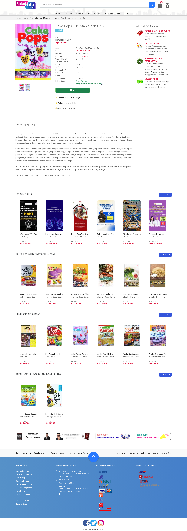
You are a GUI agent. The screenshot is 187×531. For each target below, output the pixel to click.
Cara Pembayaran (22, 481)
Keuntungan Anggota (24, 474)
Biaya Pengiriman (22, 491)
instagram (100, 522)
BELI (73, 90)
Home (18, 453)
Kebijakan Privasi (22, 500)
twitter (93, 522)
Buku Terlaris (39, 453)
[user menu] (167, 5)
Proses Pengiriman (23, 494)
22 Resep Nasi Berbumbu (159, 294)
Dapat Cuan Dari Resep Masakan (84, 234)
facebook (86, 522)
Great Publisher (82, 56)
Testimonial (155, 72)
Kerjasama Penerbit (138, 453)
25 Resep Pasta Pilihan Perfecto (84, 294)
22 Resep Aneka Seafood (107, 294)
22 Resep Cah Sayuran (132, 294)
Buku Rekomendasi (68, 453)
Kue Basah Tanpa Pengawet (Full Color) (61, 354)
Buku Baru (27, 453)
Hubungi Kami (21, 504)
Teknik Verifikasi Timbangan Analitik (111, 234)
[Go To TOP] (93, 457)
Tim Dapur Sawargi (83, 51)
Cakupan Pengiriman (23, 484)
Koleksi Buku (166, 453)
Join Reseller (153, 453)
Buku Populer (51, 453)
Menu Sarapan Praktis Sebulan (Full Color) (36, 294)
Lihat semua (165, 194)
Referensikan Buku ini (66, 108)
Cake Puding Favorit (79, 354)
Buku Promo (83, 453)
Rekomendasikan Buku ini (68, 103)
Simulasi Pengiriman (23, 487)
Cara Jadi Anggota (23, 471)
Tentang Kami (121, 453)
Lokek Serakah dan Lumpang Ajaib (59, 414)
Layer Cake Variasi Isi (28, 354)
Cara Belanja (20, 477)
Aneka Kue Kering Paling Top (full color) (165, 354)
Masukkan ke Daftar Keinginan (70, 97)
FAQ (17, 497)
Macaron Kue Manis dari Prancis (58, 294)
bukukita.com (98, 529)
